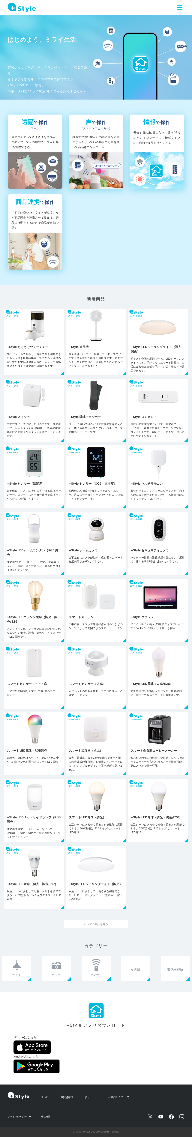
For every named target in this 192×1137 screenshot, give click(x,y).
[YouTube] (160, 1116)
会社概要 (46, 1116)
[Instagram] (181, 1116)
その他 (135, 969)
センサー (96, 975)
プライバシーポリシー (19, 1116)
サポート (90, 1097)
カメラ (56, 975)
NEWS (45, 1097)
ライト (16, 975)
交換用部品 (175, 969)
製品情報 (67, 1097)
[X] (150, 1116)
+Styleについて (119, 1097)
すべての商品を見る (96, 924)
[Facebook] (171, 1116)
